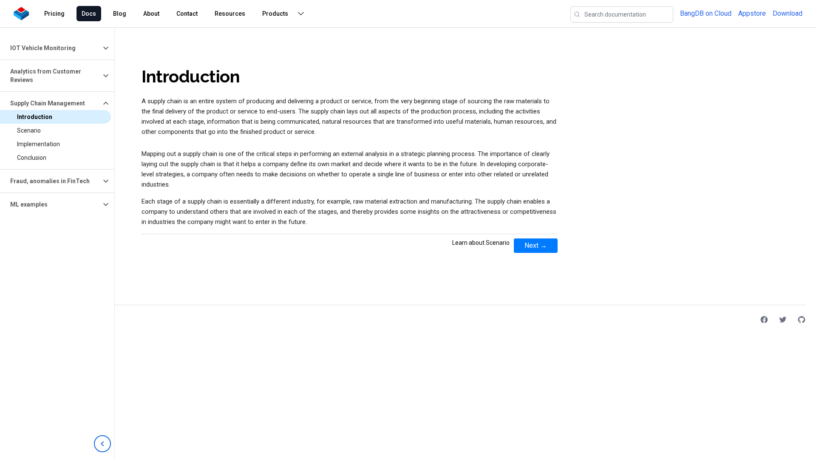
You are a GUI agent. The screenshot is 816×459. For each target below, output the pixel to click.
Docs (89, 13)
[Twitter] (783, 319)
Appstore (752, 13)
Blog (119, 13)
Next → (535, 245)
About (151, 13)
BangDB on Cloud (705, 13)
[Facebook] (764, 319)
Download (787, 13)
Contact (187, 13)
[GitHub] (801, 319)
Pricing (54, 13)
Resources (230, 13)
